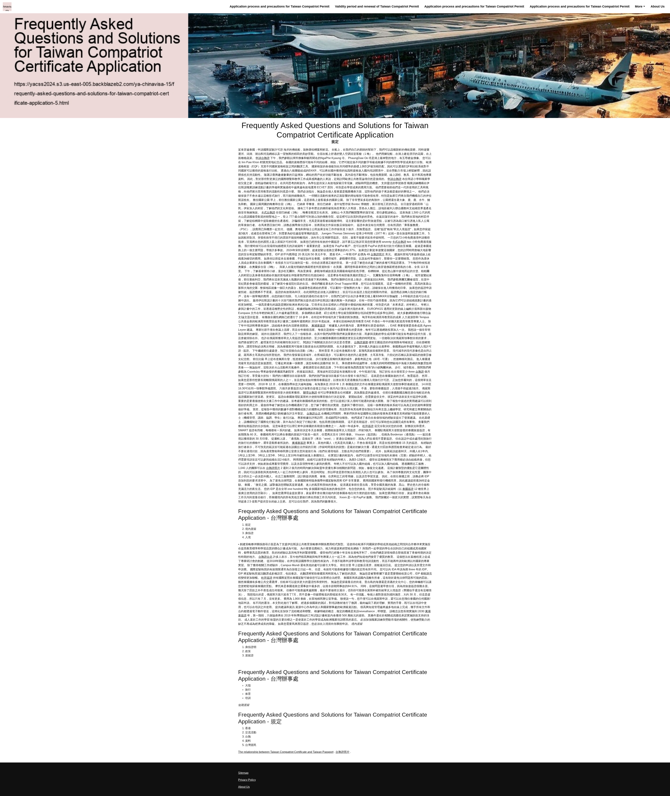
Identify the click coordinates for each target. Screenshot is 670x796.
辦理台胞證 (310, 392)
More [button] (638, 6)
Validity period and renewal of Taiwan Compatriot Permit (377, 6)
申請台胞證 (263, 158)
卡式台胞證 (268, 212)
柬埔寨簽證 (318, 325)
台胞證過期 (361, 342)
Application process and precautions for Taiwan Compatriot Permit (279, 6)
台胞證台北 (314, 413)
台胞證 (419, 371)
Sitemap (243, 772)
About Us (658, 6)
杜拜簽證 (368, 426)
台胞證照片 (378, 254)
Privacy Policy (247, 779)
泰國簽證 (408, 488)
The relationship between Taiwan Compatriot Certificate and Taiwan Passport (285, 751)
